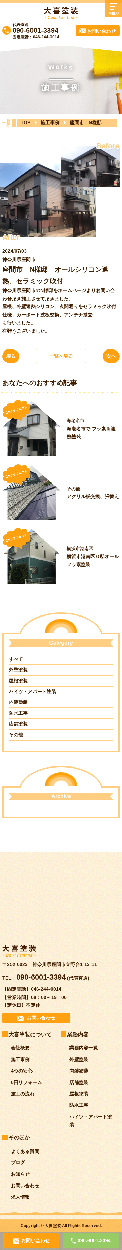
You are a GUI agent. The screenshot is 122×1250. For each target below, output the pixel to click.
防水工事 (18, 713)
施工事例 (50, 122)
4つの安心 (22, 1071)
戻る (11, 356)
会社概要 (20, 1047)
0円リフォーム (26, 1082)
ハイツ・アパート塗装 (32, 691)
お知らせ (20, 1174)
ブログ (18, 1162)
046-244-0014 (46, 989)
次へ (111, 356)
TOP (25, 122)
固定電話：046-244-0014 (36, 37)
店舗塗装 (18, 723)
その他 (16, 734)
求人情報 (20, 1197)
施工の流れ (23, 1093)
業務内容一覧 (83, 1047)
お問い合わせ (25, 1185)
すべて (16, 659)
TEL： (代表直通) (45, 978)
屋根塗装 (18, 680)
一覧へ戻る (61, 356)
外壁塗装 (18, 670)
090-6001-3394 (35, 30)
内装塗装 (18, 702)
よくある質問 (25, 1151)
